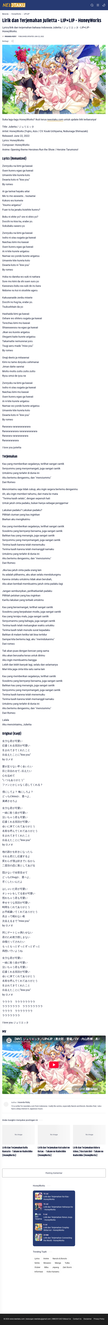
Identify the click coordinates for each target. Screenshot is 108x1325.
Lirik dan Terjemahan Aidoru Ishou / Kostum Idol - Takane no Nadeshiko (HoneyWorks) (88, 1151)
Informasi (38, 1272)
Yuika (67, 1263)
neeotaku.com (55, 119)
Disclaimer (88, 1319)
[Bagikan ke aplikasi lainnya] (12, 41)
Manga (58, 1263)
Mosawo (47, 1263)
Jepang (55, 1267)
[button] (104, 5)
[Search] (92, 5)
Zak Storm (67, 1267)
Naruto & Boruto (60, 1258)
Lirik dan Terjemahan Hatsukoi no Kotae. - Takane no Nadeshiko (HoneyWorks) (54, 1151)
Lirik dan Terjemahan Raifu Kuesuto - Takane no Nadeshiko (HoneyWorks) (17, 1151)
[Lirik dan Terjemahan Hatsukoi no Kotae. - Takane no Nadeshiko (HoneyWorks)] (54, 1135)
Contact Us (77, 1319)
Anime (46, 1258)
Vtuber (37, 1267)
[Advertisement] (54, 1291)
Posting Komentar (54, 1173)
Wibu (46, 1267)
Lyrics (37, 1258)
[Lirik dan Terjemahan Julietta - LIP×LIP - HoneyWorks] (54, 79)
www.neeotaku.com (17, 1319)
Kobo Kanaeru (53, 1272)
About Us (67, 1319)
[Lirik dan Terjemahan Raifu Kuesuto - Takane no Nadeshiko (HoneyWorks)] (18, 1135)
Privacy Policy (99, 1319)
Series (37, 1263)
